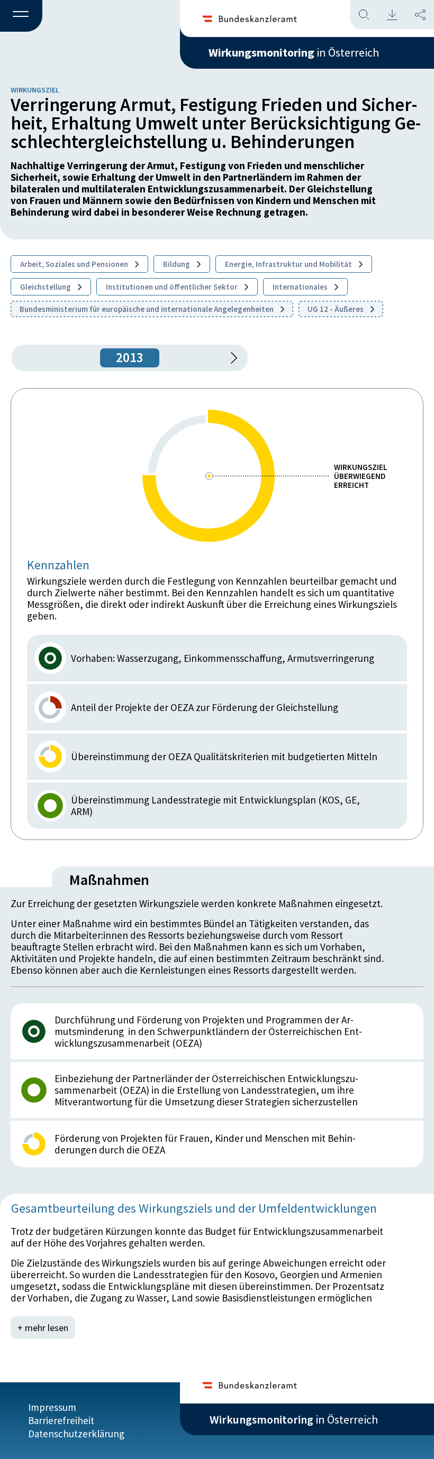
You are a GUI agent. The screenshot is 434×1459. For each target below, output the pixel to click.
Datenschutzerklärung (76, 1433)
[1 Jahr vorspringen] (230, 358)
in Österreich (294, 52)
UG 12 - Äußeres (336, 309)
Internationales (301, 287)
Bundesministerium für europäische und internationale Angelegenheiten (147, 309)
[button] (21, 16)
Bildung (177, 264)
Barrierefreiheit (61, 1420)
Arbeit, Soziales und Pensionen (75, 264)
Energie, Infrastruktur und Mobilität (289, 264)
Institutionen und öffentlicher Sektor (172, 287)
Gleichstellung (46, 287)
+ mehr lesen (42, 1328)
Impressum (52, 1407)
